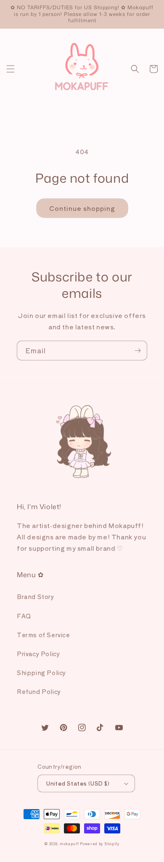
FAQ (24, 616)
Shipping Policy (41, 672)
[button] (10, 69)
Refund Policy (39, 691)
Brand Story (35, 596)
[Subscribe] (137, 350)
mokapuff (69, 843)
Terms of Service (43, 635)
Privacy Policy (38, 653)
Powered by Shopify (99, 843)
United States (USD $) (77, 783)
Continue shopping (82, 208)
